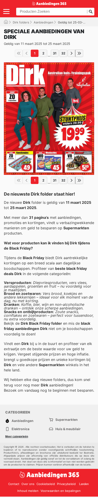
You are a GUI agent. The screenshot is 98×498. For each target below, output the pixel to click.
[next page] (71, 53)
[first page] (19, 53)
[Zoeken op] (90, 11)
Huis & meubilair (68, 429)
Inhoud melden (28, 491)
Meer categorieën (16, 436)
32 (63, 53)
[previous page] (26, 53)
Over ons (27, 484)
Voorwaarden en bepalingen (61, 491)
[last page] (79, 53)
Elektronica (20, 429)
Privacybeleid (66, 484)
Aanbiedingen (43, 22)
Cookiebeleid (45, 484)
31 (55, 53)
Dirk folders (21, 22)
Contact (13, 484)
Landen (84, 484)
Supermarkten (66, 419)
